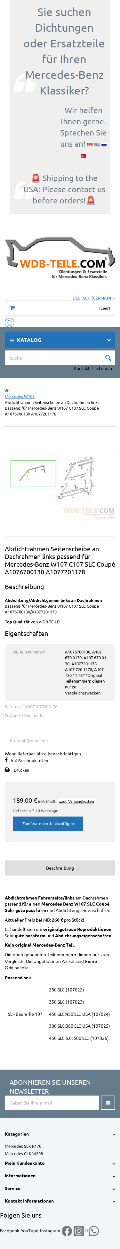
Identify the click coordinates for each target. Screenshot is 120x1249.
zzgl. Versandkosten (76, 801)
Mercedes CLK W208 (24, 1153)
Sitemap (103, 368)
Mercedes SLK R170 (23, 1146)
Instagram (50, 1230)
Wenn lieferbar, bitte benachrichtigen (43, 753)
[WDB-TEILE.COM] (60, 256)
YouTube (29, 1230)
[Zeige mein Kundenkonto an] (9, 322)
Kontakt (82, 368)
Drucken (21, 770)
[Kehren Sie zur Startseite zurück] (7, 390)
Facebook (9, 1230)
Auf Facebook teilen (29, 760)
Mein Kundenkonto (25, 1163)
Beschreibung (60, 868)
